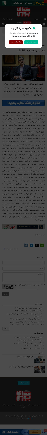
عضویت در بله (31, 42)
